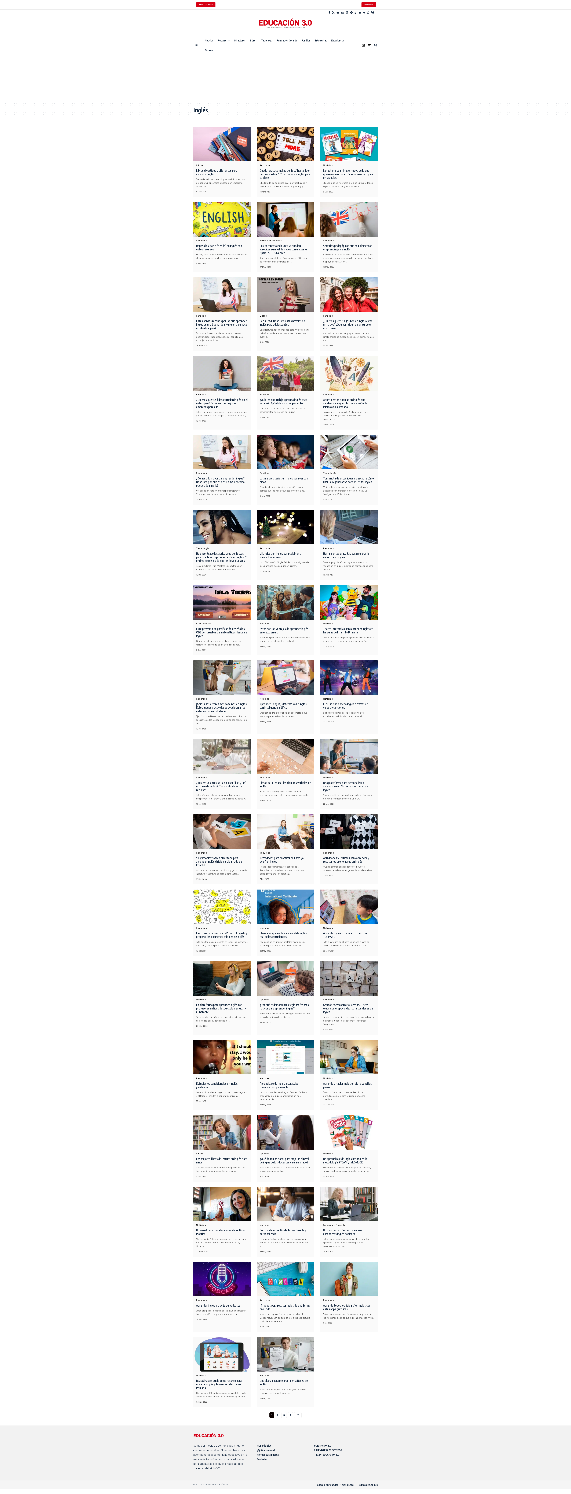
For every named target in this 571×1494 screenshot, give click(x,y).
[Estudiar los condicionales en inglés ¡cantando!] (222, 1057)
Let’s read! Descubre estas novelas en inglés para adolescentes (282, 322)
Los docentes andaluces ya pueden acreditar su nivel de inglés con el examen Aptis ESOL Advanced (284, 249)
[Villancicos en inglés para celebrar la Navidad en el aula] (285, 527)
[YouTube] (338, 13)
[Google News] (343, 13)
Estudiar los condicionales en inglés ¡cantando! (217, 1085)
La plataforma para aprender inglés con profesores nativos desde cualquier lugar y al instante (221, 1008)
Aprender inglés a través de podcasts (218, 1305)
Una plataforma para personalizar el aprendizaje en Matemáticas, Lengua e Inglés (345, 786)
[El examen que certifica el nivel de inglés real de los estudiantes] (285, 907)
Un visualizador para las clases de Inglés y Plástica (220, 1232)
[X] (333, 13)
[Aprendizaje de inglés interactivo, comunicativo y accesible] (285, 1057)
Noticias (328, 165)
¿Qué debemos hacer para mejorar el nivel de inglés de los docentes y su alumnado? (284, 1160)
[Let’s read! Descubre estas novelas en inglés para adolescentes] (285, 294)
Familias (201, 315)
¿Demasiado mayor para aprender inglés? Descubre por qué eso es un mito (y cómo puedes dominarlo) (220, 481)
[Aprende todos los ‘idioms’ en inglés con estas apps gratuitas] (349, 1279)
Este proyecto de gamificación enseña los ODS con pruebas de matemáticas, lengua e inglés (221, 632)
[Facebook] (329, 13)
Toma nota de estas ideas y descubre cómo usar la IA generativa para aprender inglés (348, 480)
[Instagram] (347, 13)
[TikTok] (355, 13)
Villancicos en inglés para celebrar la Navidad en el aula (281, 555)
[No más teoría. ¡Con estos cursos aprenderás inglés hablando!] (349, 1204)
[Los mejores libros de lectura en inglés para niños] (222, 1132)
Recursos (265, 165)
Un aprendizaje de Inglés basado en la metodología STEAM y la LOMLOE (345, 1160)
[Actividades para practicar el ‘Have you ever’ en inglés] (285, 831)
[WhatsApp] (368, 13)
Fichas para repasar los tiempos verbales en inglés (285, 784)
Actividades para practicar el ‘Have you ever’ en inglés (282, 859)
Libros (199, 165)
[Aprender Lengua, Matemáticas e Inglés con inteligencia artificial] (285, 677)
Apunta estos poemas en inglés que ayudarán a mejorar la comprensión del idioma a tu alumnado (345, 403)
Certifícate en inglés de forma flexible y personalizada (283, 1232)
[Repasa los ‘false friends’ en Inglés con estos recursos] (222, 219)
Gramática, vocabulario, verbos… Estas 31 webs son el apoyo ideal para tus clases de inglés (348, 1008)
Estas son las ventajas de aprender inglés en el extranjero (284, 630)
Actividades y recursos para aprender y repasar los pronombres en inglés (346, 859)
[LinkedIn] (360, 13)
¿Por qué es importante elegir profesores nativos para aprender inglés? (284, 1006)
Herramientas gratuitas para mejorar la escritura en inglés (346, 555)
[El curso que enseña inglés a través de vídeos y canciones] (349, 677)
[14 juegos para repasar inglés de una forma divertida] (285, 1279)
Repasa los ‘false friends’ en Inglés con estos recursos (219, 247)
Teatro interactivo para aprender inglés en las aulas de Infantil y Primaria (348, 630)
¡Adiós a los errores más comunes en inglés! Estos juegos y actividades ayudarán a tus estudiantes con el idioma (221, 707)
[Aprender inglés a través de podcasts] (222, 1279)
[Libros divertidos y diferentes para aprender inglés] (222, 144)
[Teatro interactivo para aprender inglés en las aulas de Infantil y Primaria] (349, 602)
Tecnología (329, 473)
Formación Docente (271, 240)
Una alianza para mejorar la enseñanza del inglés (284, 1382)
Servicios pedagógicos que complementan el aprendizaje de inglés (347, 247)
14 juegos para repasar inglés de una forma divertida (285, 1307)
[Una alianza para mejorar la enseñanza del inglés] (285, 1354)
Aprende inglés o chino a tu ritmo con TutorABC (345, 934)
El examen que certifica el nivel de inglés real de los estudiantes (283, 934)
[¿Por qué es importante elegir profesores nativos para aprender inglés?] (285, 978)
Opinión (264, 999)
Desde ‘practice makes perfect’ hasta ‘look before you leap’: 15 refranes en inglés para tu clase (285, 174)
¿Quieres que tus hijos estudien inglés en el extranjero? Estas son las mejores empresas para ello (222, 403)
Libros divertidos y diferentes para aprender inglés (216, 172)
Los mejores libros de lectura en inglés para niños (221, 1160)
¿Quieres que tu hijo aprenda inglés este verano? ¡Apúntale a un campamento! (283, 401)
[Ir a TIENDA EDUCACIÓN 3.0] (369, 45)
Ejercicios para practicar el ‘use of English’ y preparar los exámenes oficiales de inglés (221, 934)
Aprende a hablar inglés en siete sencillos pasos (347, 1085)
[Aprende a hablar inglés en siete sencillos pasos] (349, 1057)
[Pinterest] (351, 13)
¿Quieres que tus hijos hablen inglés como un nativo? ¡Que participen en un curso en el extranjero (347, 324)
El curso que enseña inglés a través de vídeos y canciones (345, 705)
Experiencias (203, 623)
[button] (375, 45)
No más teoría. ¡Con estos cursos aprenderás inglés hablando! (342, 1232)
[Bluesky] (372, 13)
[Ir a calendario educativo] (363, 45)
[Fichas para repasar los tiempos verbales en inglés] (285, 756)
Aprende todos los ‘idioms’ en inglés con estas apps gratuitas (347, 1307)
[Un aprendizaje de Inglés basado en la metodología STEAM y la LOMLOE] (349, 1132)
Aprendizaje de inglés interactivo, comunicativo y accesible (279, 1085)
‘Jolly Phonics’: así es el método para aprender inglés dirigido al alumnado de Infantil (219, 861)
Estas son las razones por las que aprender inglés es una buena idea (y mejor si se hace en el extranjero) (221, 324)
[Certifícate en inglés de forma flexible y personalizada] (285, 1204)
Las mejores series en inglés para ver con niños (284, 480)
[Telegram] (364, 13)
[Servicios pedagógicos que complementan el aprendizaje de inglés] (349, 219)
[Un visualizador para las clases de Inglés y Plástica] (222, 1204)
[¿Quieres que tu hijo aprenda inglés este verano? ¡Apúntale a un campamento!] (285, 373)
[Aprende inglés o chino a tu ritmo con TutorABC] (349, 907)
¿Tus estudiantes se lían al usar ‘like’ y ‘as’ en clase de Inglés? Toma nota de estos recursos (221, 786)
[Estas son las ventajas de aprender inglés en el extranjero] (285, 602)
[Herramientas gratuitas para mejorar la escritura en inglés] (349, 527)
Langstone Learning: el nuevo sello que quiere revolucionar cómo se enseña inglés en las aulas (348, 174)
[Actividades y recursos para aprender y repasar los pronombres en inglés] (349, 831)
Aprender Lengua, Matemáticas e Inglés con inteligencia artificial (283, 705)
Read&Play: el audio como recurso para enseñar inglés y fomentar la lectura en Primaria (219, 1384)
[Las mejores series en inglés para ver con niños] (285, 452)
